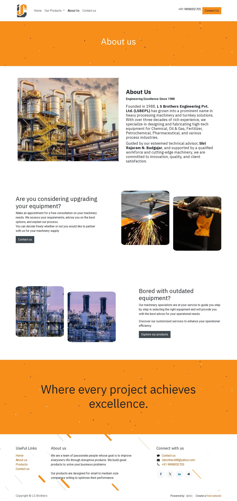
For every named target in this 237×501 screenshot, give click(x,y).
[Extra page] (188, 474)
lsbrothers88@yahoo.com (178, 460)
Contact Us (212, 10)
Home (20, 455)
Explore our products (154, 334)
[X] (170, 474)
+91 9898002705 (173, 464)
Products (22, 464)
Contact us (25, 239)
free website (213, 495)
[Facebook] (160, 474)
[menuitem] (37, 10)
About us (21, 460)
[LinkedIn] (179, 474)
